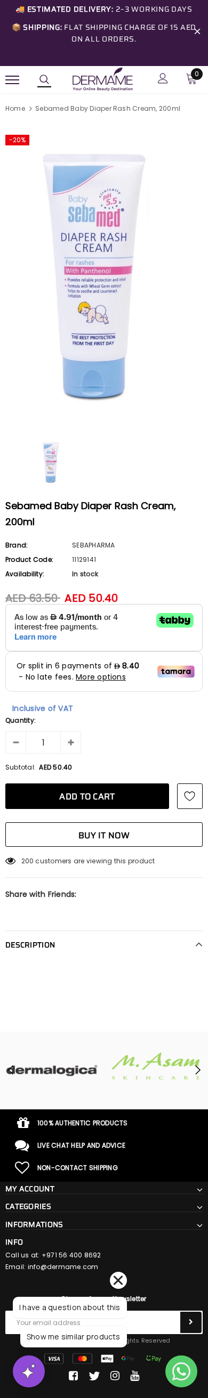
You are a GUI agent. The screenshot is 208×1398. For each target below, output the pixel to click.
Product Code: (29, 559)
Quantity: (20, 720)
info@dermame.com (63, 1266)
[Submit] (191, 1322)
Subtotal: (20, 767)
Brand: (16, 545)
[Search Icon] (44, 79)
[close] (197, 33)
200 (27, 860)
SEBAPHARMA (93, 545)
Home (15, 108)
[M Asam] (146, 1066)
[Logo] (102, 78)
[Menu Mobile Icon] (12, 79)
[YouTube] (134, 1376)
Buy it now (104, 835)
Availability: (24, 573)
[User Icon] (163, 79)
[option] (104, 275)
